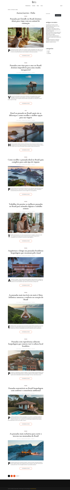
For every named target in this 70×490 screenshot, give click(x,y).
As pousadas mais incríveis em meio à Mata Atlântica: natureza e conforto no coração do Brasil (25, 297)
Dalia (34, 72)
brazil (38, 5)
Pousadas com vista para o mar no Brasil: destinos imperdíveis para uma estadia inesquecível (26, 67)
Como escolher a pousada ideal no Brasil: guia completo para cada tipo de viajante (26, 160)
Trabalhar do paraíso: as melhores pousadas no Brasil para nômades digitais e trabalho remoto (26, 206)
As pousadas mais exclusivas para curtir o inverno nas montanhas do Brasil (26, 435)
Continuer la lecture (25, 55)
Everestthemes (33, 488)
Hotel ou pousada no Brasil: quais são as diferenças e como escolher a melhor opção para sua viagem (25, 115)
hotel (42, 5)
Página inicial (27, 5)
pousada (33, 5)
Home (9, 9)
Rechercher (48, 13)
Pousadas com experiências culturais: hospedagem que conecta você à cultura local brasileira (25, 343)
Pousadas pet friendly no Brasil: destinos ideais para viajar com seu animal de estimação (25, 21)
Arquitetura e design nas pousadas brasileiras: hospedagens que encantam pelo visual (25, 251)
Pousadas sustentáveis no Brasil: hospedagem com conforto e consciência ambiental (25, 389)
